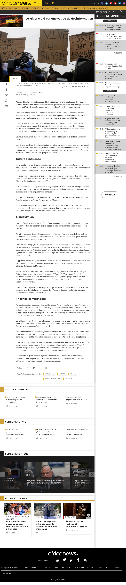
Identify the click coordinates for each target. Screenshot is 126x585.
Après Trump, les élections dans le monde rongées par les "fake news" (46, 399)
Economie (14, 8)
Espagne (39, 517)
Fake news (49, 374)
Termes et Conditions (31, 568)
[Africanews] (16, 2)
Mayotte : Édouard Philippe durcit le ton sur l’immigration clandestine (112, 121)
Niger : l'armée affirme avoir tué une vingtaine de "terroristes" (16, 399)
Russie (73, 374)
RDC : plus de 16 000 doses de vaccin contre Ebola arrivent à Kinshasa (113, 75)
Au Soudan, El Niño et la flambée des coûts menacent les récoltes (113, 28)
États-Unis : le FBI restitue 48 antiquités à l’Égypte (113, 66)
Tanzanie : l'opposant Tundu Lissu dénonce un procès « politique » (113, 85)
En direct (104, 12)
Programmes (90, 8)
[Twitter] (64, 560)
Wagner (68, 379)
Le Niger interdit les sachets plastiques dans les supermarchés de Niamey (46, 432)
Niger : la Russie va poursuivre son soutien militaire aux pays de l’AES (16, 432)
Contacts (47, 568)
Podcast (103, 8)
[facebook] (78, 560)
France (62, 374)
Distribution (79, 568)
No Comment (74, 8)
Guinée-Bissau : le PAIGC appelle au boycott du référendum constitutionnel (112, 158)
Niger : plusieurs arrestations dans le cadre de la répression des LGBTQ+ (77, 432)
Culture (35, 8)
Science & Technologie (53, 8)
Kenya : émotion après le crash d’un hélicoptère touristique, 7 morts (113, 99)
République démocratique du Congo (17, 518)
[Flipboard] (71, 560)
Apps (108, 568)
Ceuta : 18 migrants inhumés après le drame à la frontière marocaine (112, 45)
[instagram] (85, 560)
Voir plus (110, 195)
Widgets (116, 568)
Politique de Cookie (62, 568)
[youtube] (57, 560)
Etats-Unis (70, 517)
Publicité (90, 568)
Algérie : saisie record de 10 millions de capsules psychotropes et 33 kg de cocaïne (113, 110)
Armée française (52, 379)
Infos (4, 8)
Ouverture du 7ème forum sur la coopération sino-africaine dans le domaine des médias (113, 145)
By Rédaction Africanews (25, 92)
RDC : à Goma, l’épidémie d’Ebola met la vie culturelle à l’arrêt (113, 36)
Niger (15, 79)
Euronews (7, 573)
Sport (25, 8)
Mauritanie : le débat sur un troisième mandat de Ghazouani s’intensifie (113, 169)
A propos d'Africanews (10, 568)
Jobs (100, 568)
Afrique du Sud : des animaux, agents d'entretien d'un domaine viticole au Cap (112, 133)
